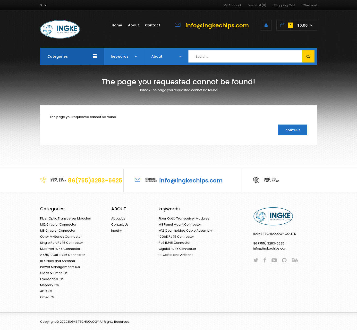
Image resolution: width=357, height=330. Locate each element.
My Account (232, 5)
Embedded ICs (52, 279)
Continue (292, 130)
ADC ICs (46, 291)
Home (143, 90)
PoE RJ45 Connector (175, 242)
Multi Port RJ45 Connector (60, 248)
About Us (118, 218)
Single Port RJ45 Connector (61, 242)
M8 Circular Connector (58, 230)
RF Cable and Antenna (57, 261)
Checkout (310, 5)
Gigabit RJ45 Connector (177, 248)
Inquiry (116, 230)
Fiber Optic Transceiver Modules (65, 218)
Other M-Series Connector (61, 236)
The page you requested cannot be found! (184, 90)
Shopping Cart (284, 5)
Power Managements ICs (60, 267)
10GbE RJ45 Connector (176, 236)
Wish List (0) (257, 5)
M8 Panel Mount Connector (180, 224)
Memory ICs (49, 285)
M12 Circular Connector (58, 224)
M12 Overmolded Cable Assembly (185, 230)
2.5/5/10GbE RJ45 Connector (62, 254)
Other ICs (47, 297)
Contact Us (119, 224)
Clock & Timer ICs (54, 273)
